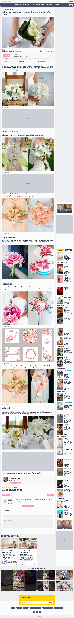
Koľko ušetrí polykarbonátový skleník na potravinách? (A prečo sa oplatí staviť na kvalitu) (68, 407)
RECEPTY (66, 307)
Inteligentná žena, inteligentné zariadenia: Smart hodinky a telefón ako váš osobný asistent (68, 363)
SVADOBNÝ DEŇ (50, 4)
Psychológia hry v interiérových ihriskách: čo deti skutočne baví (68, 397)
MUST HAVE (57, 4)
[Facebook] (68, 1)
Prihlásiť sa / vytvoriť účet (28, 506)
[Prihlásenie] (70, 5)
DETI (65, 393)
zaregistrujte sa (31, 502)
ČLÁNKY (66, 348)
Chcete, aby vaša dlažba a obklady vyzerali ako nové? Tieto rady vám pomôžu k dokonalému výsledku (68, 419)
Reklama (26, 607)
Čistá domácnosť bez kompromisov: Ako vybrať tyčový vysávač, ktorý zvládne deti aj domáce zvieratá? (68, 505)
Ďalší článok (50, 494)
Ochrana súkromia (47, 607)
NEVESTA (27, 4)
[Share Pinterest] (15, 490)
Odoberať (50, 602)
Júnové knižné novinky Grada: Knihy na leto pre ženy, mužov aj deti (68, 515)
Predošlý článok (6, 494)
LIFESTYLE (66, 265)
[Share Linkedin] (18, 490)
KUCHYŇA (66, 480)
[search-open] (72, 5)
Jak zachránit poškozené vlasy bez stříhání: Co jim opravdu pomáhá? (67, 332)
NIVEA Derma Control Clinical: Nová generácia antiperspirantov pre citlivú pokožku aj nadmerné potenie (68, 385)
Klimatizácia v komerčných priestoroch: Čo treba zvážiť (67, 452)
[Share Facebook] (7, 490)
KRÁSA (65, 275)
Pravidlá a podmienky (35, 607)
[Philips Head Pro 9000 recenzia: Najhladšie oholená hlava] (64, 575)
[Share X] (12, 490)
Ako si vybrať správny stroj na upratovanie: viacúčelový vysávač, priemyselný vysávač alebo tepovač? (67, 430)
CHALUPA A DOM (68, 459)
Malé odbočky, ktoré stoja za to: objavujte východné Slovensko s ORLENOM (68, 374)
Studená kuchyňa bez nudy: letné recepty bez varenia (68, 492)
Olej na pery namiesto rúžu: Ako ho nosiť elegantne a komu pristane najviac (67, 279)
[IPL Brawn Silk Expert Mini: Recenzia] (64, 586)
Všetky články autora (15, 483)
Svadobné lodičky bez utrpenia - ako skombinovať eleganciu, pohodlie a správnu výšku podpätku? (68, 256)
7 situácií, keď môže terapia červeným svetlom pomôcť (67, 290)
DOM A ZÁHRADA (68, 402)
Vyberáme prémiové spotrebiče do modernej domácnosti (67, 484)
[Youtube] (70, 1)
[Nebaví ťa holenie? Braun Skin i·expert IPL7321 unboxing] (46, 586)
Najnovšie (68, 250)
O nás (13, 607)
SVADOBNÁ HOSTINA (40, 4)
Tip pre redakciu (58, 607)
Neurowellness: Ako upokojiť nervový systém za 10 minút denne (67, 321)
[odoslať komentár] (51, 526)
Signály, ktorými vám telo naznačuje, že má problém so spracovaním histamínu (68, 300)
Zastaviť (5, 61)
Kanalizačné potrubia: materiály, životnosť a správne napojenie (66, 463)
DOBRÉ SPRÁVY (67, 370)
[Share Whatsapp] (10, 490)
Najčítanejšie (60, 250)
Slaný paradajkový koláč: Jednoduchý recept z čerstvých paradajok (68, 312)
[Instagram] (72, 1)
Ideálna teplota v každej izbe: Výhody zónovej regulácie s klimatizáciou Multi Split (68, 473)
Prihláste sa (10, 499)
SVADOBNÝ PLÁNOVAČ (19, 4)
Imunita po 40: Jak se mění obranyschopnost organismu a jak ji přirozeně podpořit (68, 341)
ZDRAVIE (66, 287)
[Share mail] (21, 490)
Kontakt (19, 607)
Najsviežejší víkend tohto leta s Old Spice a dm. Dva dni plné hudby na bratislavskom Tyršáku (68, 270)
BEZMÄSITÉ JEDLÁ (68, 489)
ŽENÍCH (32, 4)
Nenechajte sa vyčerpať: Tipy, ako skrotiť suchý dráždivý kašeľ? (68, 352)
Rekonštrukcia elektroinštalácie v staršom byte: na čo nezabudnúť (68, 444)
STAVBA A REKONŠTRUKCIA (68, 439)
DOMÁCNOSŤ (67, 414)
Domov (3, 9)
